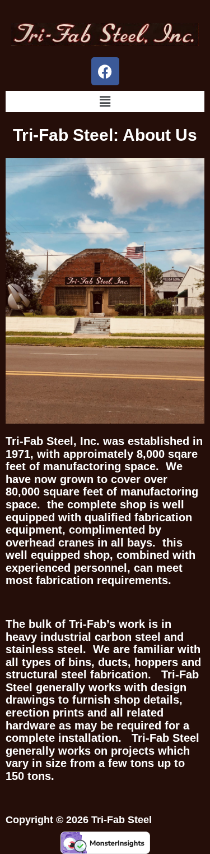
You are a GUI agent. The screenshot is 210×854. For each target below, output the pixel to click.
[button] (104, 101)
